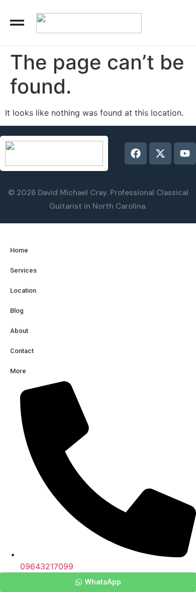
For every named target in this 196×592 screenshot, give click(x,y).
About (19, 330)
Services (23, 270)
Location (23, 290)
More (18, 371)
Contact (22, 351)
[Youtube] (185, 153)
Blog (17, 310)
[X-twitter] (160, 153)
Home (19, 250)
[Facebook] (136, 153)
